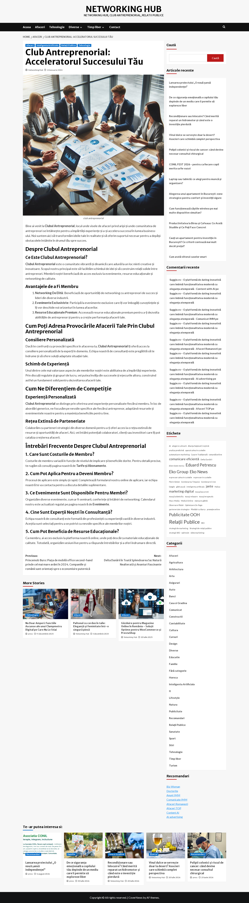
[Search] (224, 27)
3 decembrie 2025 (101, 634)
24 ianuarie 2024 (54, 70)
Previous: (58, 562)
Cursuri (173, 636)
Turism (173, 765)
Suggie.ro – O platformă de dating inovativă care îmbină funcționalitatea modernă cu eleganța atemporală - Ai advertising (195, 374)
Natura (173, 704)
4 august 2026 (43, 874)
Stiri (171, 745)
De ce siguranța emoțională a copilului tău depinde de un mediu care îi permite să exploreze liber (193, 101)
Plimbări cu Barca (198, 509)
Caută (171, 45)
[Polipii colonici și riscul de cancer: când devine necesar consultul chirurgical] (207, 845)
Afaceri (40, 27)
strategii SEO (174, 533)
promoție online (213, 509)
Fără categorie (177, 670)
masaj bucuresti (202, 492)
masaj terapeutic (206, 496)
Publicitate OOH (184, 514)
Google (172, 487)
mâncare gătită (201, 501)
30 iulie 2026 (83, 881)
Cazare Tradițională (199, 454)
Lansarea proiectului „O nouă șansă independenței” (190, 84)
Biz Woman (173, 786)
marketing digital (181, 491)
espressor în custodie (202, 477)
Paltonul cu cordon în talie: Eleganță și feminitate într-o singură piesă (91, 626)
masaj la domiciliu (176, 496)
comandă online (215, 454)
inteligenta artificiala (195, 487)
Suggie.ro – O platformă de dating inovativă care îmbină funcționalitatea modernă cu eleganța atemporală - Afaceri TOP (195, 404)
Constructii (176, 616)
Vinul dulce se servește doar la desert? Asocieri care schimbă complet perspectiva (194, 136)
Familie (173, 663)
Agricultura (176, 562)
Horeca (173, 677)
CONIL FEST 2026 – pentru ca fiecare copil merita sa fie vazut (194, 166)
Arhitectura (176, 569)
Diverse (74, 27)
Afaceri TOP (174, 808)
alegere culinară (179, 446)
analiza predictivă (176, 450)
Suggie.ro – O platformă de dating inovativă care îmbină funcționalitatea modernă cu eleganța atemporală (195, 298)
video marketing (197, 533)
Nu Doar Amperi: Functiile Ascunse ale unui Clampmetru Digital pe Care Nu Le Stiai (43, 626)
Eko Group (178, 471)
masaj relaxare (191, 496)
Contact (114, 27)
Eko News (199, 471)
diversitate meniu (176, 466)
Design (173, 643)
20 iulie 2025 (147, 637)
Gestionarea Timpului (190, 482)
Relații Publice (68, 45)
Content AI (173, 812)
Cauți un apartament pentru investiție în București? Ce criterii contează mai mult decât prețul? (192, 242)
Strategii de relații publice (201, 528)
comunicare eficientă (184, 459)
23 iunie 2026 (207, 877)
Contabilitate (177, 623)
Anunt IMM (173, 795)
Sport (172, 738)
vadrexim (185, 533)
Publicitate (175, 711)
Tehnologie (57, 27)
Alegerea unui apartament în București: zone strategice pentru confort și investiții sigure (196, 195)
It (170, 691)
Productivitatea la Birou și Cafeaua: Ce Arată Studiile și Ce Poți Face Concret (195, 225)
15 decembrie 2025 (45, 634)
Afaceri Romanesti (177, 804)
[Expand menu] (81, 27)
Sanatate (174, 731)
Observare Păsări (176, 505)
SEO (202, 523)
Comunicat (175, 609)
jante (209, 486)
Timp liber (94, 27)
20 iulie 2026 (133, 881)
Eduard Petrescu (201, 465)
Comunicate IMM (177, 799)
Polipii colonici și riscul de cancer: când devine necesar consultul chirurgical (196, 151)
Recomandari (176, 718)
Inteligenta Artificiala (47, 45)
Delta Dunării (206, 459)
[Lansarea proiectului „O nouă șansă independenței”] (42, 845)
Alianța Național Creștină (198, 446)
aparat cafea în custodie (195, 450)
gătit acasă (180, 487)
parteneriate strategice (179, 509)
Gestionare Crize (208, 482)
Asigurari (174, 582)
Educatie (174, 657)
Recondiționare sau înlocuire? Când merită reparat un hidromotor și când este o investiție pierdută (194, 120)
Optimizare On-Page (193, 505)
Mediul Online (187, 501)
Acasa (27, 27)
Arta (171, 575)
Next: (132, 560)
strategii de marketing (178, 528)
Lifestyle (174, 697)
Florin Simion (174, 482)
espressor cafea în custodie (180, 477)
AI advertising (175, 816)
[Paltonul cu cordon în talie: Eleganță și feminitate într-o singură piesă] (93, 604)
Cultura (173, 630)
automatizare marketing (179, 454)
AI (170, 446)
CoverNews (135, 897)
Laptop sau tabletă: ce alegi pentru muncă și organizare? (195, 181)
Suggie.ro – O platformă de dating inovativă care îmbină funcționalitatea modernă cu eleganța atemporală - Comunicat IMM (195, 314)
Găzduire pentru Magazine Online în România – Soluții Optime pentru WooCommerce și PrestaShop (141, 628)
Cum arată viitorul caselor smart (188, 256)
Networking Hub (124, 9)
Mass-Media (174, 501)
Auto (172, 589)
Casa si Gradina (178, 603)
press (30, 634)
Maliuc (217, 487)
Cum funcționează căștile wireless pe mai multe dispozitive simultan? (193, 210)
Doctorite (172, 791)
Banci (172, 596)
